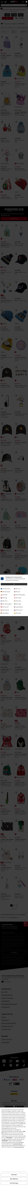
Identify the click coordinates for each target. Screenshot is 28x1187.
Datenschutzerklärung (19, 1147)
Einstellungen (14, 1183)
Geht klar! (14, 1174)
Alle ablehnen (14, 1179)
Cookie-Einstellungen (18, 1143)
